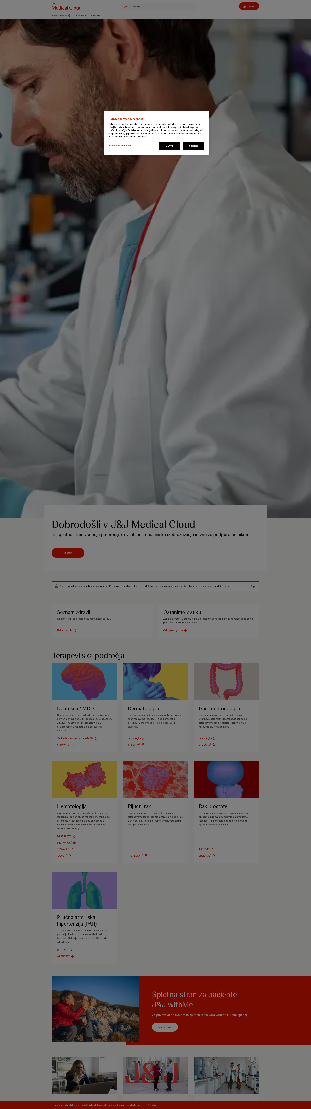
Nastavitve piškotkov (120, 146)
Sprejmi (193, 146)
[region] (156, 133)
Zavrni (169, 146)
